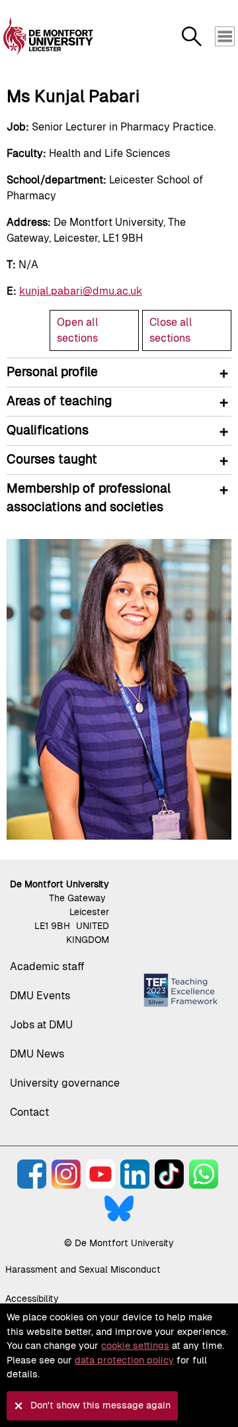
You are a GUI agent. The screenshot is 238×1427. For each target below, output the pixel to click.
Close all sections (170, 330)
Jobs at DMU (41, 1024)
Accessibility (32, 1298)
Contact (29, 1112)
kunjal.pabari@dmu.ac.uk (80, 291)
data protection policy (124, 1360)
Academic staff (47, 966)
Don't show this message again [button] (100, 1405)
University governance (65, 1083)
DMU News (37, 1054)
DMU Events (40, 995)
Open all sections (78, 330)
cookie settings (135, 1345)
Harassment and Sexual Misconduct (83, 1269)
